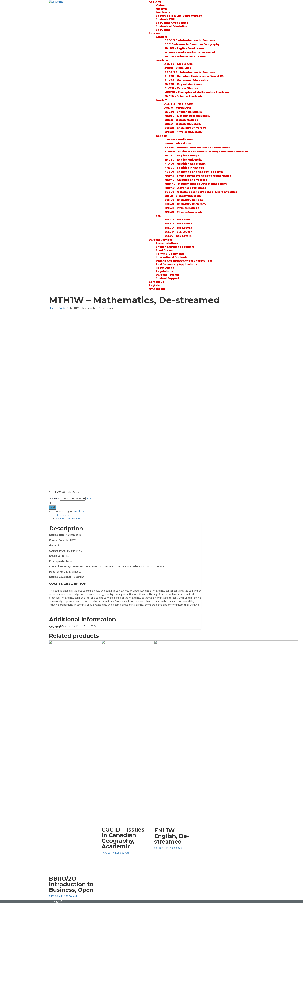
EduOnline (163, 29)
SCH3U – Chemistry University (185, 128)
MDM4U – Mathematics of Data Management (195, 183)
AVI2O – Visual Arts (177, 68)
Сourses (154, 33)
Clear (89, 498)
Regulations (164, 271)
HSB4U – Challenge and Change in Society (193, 171)
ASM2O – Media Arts (178, 64)
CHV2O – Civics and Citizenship (186, 80)
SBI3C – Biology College (181, 119)
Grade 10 (162, 60)
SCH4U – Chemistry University (185, 204)
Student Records (167, 274)
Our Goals (163, 12)
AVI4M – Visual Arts (177, 143)
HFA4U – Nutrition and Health (185, 163)
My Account (157, 288)
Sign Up (19, 981)
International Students (171, 257)
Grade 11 (161, 100)
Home (52, 308)
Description (62, 515)
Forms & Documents (170, 253)
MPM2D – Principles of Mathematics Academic (197, 92)
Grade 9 (161, 36)
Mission (161, 8)
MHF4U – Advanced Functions (185, 187)
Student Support (167, 278)
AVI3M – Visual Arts (177, 107)
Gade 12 (161, 136)
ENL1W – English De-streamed (185, 48)
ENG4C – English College (181, 155)
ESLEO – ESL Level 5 (178, 235)
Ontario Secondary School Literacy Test (184, 260)
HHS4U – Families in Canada (184, 167)
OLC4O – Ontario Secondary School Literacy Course (200, 191)
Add (52, 507)
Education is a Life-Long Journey (179, 15)
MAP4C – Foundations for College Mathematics (197, 175)
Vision (160, 5)
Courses (54, 499)
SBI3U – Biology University (182, 123)
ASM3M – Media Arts (178, 103)
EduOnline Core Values (172, 22)
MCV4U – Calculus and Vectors (185, 179)
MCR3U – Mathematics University (187, 115)
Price (51, 492)
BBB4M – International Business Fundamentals (197, 147)
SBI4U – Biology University (182, 196)
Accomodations (167, 243)
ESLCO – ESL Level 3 (178, 227)
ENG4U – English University (183, 159)
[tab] (128, 515)
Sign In (28, 981)
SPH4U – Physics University (183, 212)
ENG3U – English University (183, 111)
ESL (158, 216)
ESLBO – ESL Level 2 (178, 223)
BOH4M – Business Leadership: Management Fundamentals (206, 151)
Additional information (68, 518)
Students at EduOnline (171, 26)
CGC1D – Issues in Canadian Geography (192, 44)
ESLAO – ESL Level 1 (177, 219)
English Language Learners (175, 246)
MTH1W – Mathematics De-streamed (189, 52)
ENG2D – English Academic (183, 84)
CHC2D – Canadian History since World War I (195, 76)
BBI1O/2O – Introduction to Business (189, 40)
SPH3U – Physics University (183, 132)
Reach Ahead (165, 267)
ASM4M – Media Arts (178, 139)
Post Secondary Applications (176, 264)
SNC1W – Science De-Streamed (185, 56)
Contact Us (156, 281)
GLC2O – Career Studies (181, 88)
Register (155, 285)
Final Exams (164, 250)
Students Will (165, 19)
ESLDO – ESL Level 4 (178, 231)
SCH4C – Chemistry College (183, 200)
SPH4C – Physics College (181, 208)
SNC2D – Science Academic (183, 96)
